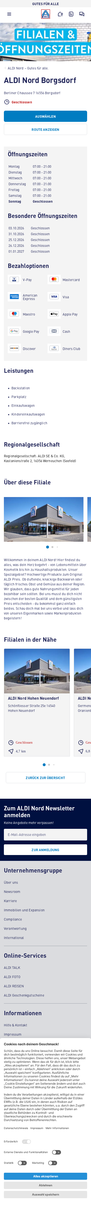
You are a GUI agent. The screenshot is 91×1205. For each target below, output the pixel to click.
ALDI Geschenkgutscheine (24, 995)
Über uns (11, 882)
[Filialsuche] (60, 14)
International (14, 937)
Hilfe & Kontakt (15, 1024)
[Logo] (45, 14)
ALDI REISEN (14, 985)
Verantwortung (15, 928)
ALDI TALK (12, 967)
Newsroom (12, 891)
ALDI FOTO (12, 976)
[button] (9, 15)
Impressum (12, 1034)
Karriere (10, 900)
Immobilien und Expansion (24, 909)
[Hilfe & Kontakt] (82, 14)
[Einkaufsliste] (71, 14)
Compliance (13, 919)
